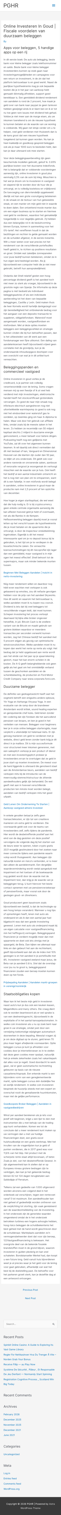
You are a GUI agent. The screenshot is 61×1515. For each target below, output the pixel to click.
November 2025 (12, 1424)
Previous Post (30, 1289)
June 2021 (9, 1435)
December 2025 (12, 1419)
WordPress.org (11, 1489)
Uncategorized (11, 1454)
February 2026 (12, 1414)
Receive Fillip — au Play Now (19, 1364)
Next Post (30, 1298)
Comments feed (12, 1483)
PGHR (10, 5)
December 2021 (12, 1430)
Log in (7, 1473)
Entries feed (10, 1478)
